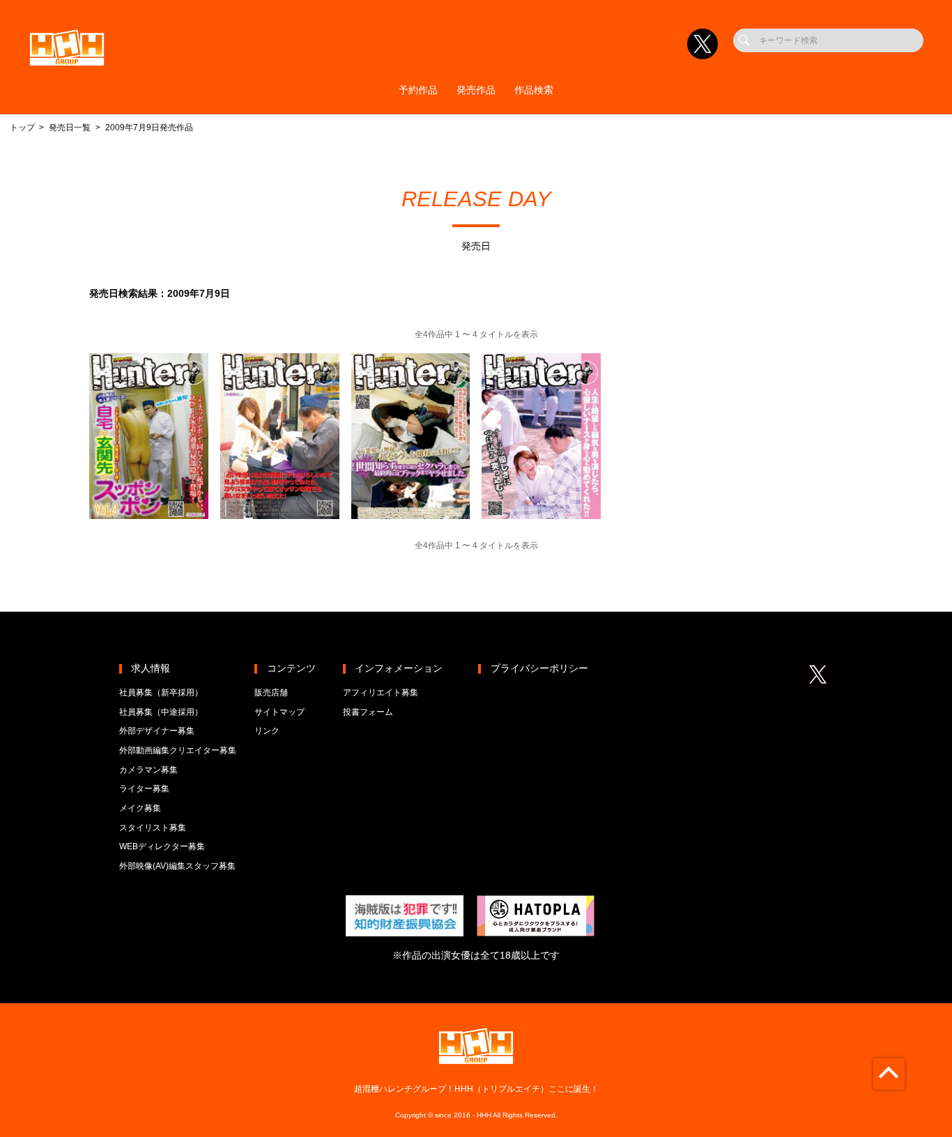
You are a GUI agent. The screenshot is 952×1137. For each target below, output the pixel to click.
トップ (22, 127)
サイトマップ (279, 712)
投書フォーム (368, 712)
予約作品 (418, 90)
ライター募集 (144, 789)
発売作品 (476, 90)
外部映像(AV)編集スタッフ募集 (177, 866)
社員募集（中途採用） (161, 712)
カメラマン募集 (148, 770)
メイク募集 (140, 808)
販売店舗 (271, 692)
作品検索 (533, 90)
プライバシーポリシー (539, 668)
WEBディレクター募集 (162, 846)
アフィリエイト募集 (380, 692)
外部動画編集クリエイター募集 (177, 750)
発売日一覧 (70, 127)
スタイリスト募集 (152, 828)
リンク (266, 731)
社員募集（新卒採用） (161, 692)
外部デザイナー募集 (156, 731)
